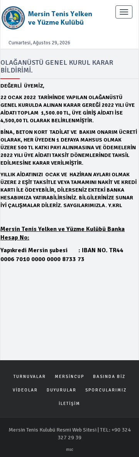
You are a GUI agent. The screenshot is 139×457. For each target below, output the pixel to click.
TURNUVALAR (30, 376)
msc (69, 449)
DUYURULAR (61, 390)
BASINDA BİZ (109, 376)
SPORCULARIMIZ (106, 390)
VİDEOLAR (25, 390)
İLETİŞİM (69, 403)
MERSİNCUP (69, 376)
